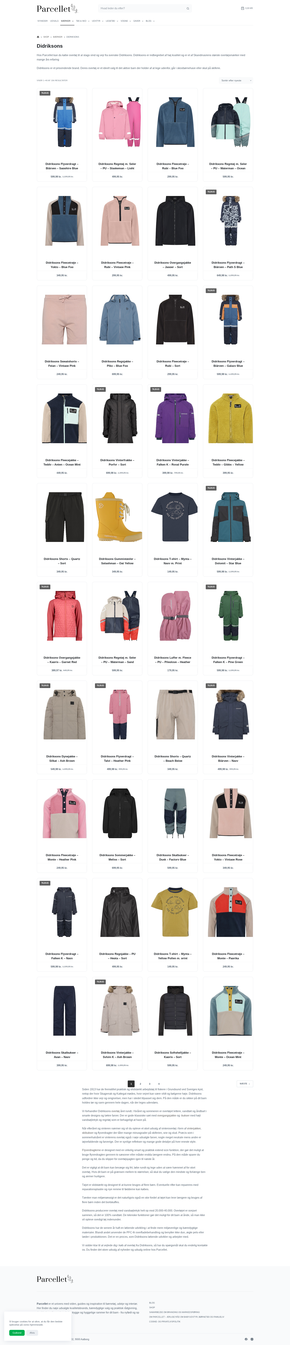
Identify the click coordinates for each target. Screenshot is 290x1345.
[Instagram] (252, 1339)
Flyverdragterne (92, 1150)
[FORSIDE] (38, 37)
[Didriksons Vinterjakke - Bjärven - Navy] (231, 714)
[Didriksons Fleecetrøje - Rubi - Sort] (175, 320)
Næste (243, 1084)
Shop (152, 1307)
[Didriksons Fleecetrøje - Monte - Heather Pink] (64, 813)
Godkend (17, 1333)
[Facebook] (246, 1339)
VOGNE (124, 21)
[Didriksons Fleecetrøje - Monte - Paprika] (231, 912)
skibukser (87, 1132)
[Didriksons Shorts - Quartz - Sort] (64, 517)
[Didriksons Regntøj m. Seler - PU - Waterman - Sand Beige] (120, 616)
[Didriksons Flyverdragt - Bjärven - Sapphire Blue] (64, 122)
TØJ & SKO (81, 21)
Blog (148, 21)
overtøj (115, 1111)
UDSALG (54, 21)
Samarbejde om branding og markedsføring (174, 1312)
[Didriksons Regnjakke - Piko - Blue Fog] (120, 320)
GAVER (136, 21)
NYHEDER (43, 21)
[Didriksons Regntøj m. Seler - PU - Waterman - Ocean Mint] (231, 122)
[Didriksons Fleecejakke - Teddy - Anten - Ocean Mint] (64, 418)
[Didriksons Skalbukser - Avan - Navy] (64, 1011)
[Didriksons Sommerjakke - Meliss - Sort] (120, 813)
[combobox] (141, 8)
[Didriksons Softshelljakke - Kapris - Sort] (175, 1011)
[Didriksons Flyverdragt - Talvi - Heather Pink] (120, 714)
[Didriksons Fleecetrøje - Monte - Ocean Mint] (231, 1011)
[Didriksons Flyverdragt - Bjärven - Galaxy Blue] (231, 320)
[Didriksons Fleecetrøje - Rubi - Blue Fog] (175, 122)
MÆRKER (65, 21)
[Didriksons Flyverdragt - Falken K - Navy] (64, 912)
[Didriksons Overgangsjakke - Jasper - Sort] (175, 221)
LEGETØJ (110, 21)
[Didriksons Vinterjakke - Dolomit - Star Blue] (231, 517)
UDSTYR (96, 21)
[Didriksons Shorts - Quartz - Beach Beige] (175, 714)
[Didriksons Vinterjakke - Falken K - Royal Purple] (175, 418)
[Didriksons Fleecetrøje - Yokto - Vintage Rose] (231, 813)
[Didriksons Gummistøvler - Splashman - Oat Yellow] (120, 517)
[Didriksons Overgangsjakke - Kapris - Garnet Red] (64, 616)
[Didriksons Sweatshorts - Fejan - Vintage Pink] (64, 320)
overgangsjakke (167, 1115)
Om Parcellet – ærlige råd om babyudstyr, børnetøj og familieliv (186, 1317)
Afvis (32, 1333)
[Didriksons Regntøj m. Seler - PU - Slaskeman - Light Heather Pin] (120, 122)
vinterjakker (194, 1128)
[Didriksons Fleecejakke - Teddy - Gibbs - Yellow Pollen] (231, 418)
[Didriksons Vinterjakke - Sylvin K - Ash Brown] (120, 1011)
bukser (185, 1115)
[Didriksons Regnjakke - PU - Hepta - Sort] (120, 912)
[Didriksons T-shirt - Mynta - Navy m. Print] (175, 517)
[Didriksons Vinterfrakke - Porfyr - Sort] (120, 418)
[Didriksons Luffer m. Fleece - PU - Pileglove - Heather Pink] (175, 616)
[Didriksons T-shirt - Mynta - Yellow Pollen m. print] (175, 912)
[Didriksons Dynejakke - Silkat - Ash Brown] (64, 714)
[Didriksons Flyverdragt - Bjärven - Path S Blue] (231, 221)
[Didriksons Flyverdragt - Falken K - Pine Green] (231, 616)
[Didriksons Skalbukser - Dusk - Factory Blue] (175, 813)
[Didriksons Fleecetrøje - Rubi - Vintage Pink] (120, 221)
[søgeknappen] (188, 8)
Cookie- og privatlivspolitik (164, 1321)
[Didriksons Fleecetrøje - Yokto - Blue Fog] (64, 221)
